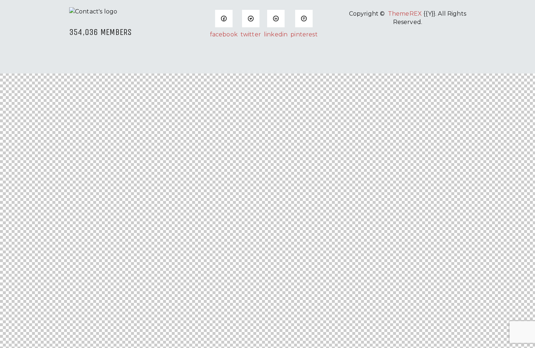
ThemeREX (405, 13)
